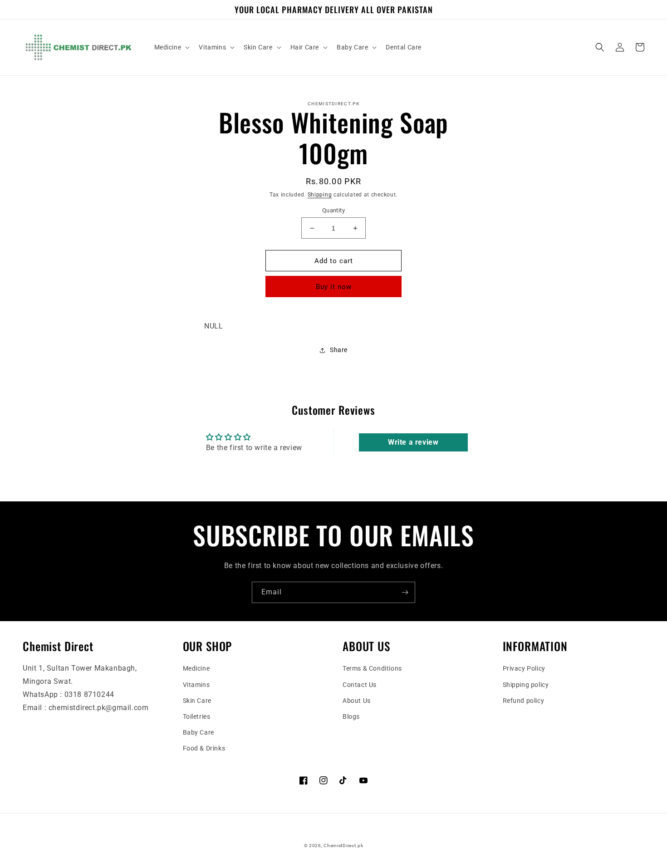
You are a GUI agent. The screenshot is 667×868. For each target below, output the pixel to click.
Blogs (351, 716)
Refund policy (523, 700)
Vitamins (196, 684)
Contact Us (360, 684)
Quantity (333, 210)
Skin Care (197, 700)
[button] (171, 47)
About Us (357, 700)
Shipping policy (526, 684)
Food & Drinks (204, 748)
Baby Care (198, 732)
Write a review (413, 442)
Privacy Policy (524, 668)
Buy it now (334, 287)
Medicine (196, 668)
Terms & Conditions (372, 668)
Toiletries (197, 716)
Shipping (320, 194)
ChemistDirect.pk (343, 845)
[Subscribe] (405, 592)
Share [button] (339, 349)
